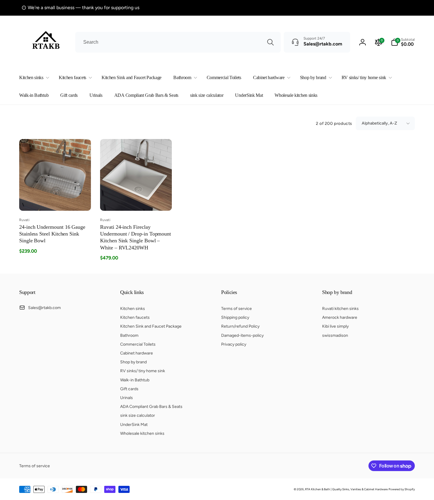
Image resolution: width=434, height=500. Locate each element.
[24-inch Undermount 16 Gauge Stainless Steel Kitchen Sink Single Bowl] (55, 199)
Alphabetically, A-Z (379, 123)
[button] (33, 78)
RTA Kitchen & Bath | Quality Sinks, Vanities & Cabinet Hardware (346, 489)
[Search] (270, 42)
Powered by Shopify (402, 489)
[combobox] (178, 42)
